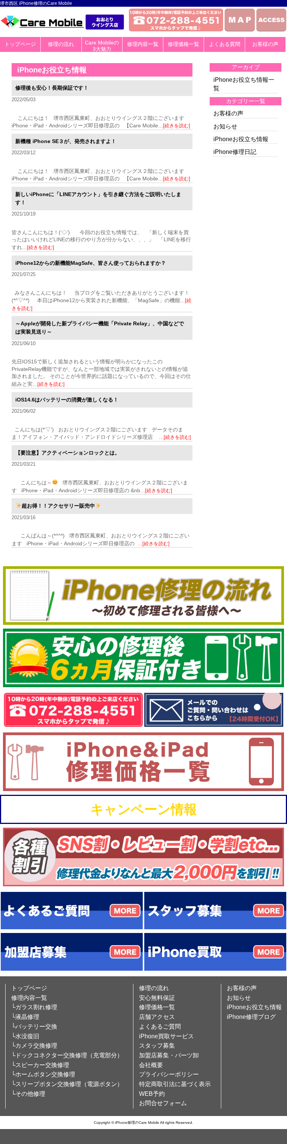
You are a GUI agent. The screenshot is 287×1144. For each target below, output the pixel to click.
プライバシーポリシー (169, 1074)
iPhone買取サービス (166, 1036)
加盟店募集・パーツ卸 (169, 1055)
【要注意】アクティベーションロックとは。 (67, 453)
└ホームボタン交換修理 (43, 1074)
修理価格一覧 (183, 44)
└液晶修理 (25, 1017)
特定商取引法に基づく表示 (175, 1084)
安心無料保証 (157, 998)
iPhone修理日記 (234, 152)
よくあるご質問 (160, 1026)
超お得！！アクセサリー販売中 (58, 506)
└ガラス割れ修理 (34, 1007)
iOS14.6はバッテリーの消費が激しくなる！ (66, 400)
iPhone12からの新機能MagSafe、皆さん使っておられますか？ (90, 263)
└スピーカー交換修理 (40, 1065)
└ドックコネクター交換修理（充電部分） (67, 1055)
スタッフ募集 (157, 1045)
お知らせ (225, 126)
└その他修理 (28, 1094)
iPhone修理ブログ (251, 1017)
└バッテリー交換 (34, 1026)
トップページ (20, 44)
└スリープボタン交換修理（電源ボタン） (67, 1084)
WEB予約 (152, 1094)
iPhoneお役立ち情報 (240, 139)
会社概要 (151, 1065)
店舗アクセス (157, 1017)
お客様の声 (265, 44)
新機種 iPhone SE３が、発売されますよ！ (65, 141)
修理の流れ (61, 44)
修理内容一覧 (142, 44)
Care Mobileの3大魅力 (102, 46)
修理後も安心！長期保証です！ (52, 88)
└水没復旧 (25, 1036)
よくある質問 (224, 44)
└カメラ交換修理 (34, 1045)
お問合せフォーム (163, 1103)
